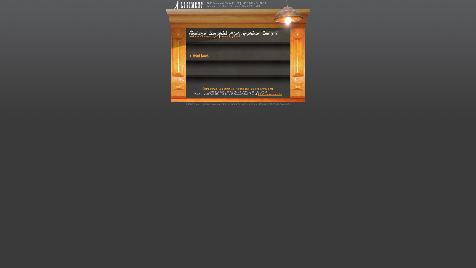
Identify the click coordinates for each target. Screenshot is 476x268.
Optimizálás (284, 104)
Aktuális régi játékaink (245, 33)
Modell (236, 36)
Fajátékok (225, 36)
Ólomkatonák (198, 33)
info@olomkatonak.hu (270, 94)
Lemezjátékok (218, 33)
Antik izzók (270, 33)
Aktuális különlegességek (204, 36)
